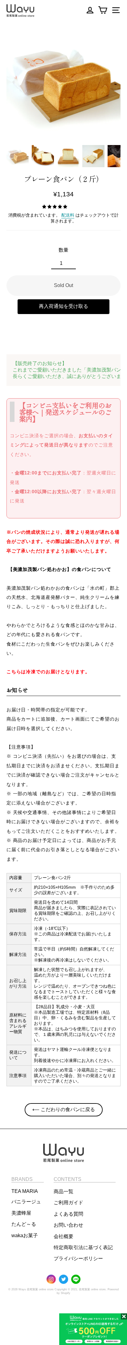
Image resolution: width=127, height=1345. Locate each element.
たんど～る (23, 1224)
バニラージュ (26, 1201)
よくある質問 (68, 1214)
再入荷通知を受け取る (63, 306)
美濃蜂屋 (21, 1213)
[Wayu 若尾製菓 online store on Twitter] (63, 1280)
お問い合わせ (68, 1225)
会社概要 (63, 1236)
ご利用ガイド (68, 1202)
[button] (17, 156)
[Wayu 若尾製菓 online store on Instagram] (51, 1280)
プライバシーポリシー (78, 1258)
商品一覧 (63, 1191)
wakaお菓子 (24, 1235)
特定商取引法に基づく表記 (83, 1247)
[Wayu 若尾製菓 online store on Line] (75, 1280)
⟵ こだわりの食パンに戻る (63, 1109)
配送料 (67, 215)
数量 (63, 250)
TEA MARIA (24, 1191)
